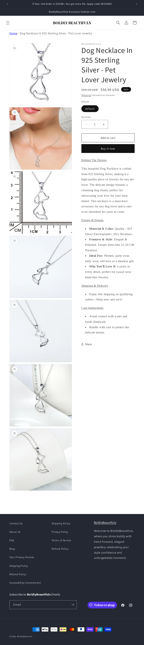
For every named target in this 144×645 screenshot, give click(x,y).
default (90, 108)
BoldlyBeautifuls (105, 523)
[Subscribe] (72, 604)
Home (13, 33)
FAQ (11, 540)
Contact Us (16, 523)
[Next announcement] (137, 4)
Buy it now (108, 148)
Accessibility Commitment (25, 582)
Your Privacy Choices (21, 557)
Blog (12, 548)
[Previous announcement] (7, 4)
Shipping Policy (18, 565)
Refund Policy (17, 574)
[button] (8, 23)
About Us (15, 532)
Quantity (86, 117)
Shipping (86, 95)
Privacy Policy (60, 532)
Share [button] (88, 344)
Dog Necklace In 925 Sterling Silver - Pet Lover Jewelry (56, 33)
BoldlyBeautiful (24, 636)
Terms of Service (61, 540)
